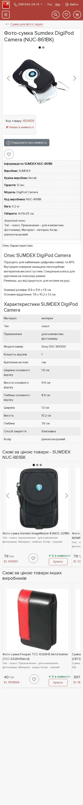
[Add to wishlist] (9, 154)
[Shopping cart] (77, 14)
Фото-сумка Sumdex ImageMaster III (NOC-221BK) (36, 533)
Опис (5, 246)
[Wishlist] (66, 14)
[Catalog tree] (6, 14)
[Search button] (55, 14)
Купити (58, 562)
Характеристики (21, 246)
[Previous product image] (8, 78)
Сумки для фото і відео (26, 24)
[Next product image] (74, 78)
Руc (53, 4)
